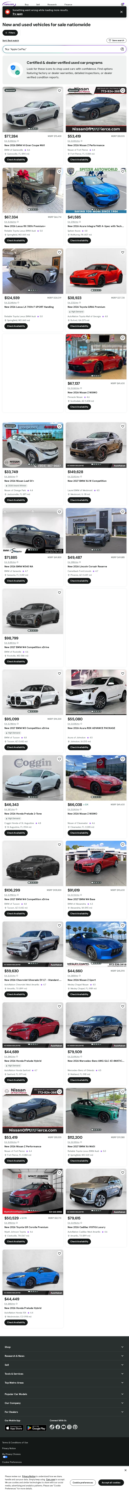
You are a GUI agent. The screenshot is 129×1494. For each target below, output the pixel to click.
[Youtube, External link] (63, 1427)
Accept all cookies (111, 1482)
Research (52, 4)
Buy (26, 4)
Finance (68, 4)
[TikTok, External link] (52, 1427)
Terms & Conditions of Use (15, 1442)
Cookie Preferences (12, 1462)
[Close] (125, 1470)
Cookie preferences (83, 1482)
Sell (38, 4)
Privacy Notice (9, 1448)
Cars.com (50, 1479)
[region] (64, 1480)
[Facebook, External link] (58, 1427)
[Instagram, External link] (69, 1427)
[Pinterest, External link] (75, 1427)
